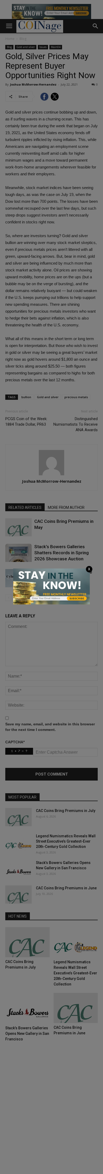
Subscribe (76, 598)
